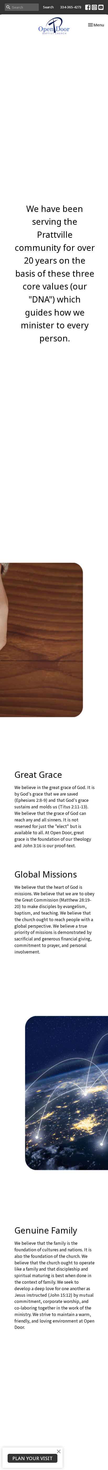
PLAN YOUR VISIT (32, 1458)
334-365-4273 (70, 7)
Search (48, 7)
